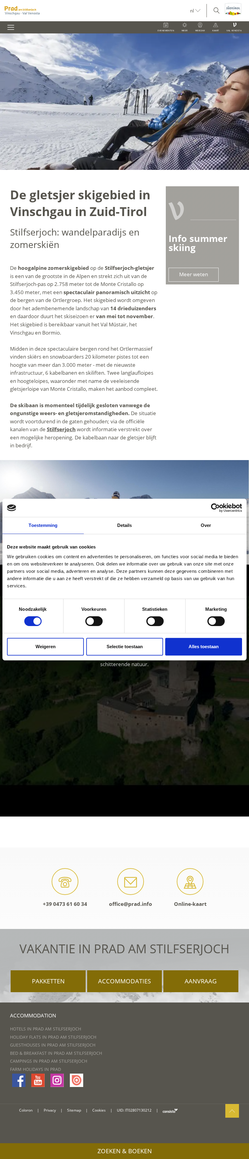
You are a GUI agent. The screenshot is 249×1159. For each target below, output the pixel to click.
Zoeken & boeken (124, 1151)
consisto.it (170, 1110)
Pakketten (48, 981)
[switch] (94, 621)
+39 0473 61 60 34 (65, 903)
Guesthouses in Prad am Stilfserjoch (52, 1045)
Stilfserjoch (61, 429)
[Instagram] (57, 1080)
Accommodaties (124, 981)
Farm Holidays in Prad (35, 1069)
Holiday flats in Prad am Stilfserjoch (53, 1037)
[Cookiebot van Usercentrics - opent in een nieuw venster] (215, 507)
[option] (124, 101)
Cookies (99, 1110)
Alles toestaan (204, 646)
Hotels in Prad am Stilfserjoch (45, 1029)
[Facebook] (19, 1080)
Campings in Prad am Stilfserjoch (48, 1061)
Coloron (25, 1110)
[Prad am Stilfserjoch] (95, 10)
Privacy (50, 1110)
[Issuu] (76, 1080)
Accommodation (33, 1015)
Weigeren (46, 646)
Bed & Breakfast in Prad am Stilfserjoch (56, 1053)
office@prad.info (130, 903)
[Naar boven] (232, 1111)
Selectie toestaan (125, 646)
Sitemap (74, 1110)
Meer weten (193, 274)
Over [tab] (206, 525)
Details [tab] (124, 525)
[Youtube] (38, 1080)
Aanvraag (201, 981)
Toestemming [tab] (43, 525)
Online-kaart (190, 903)
